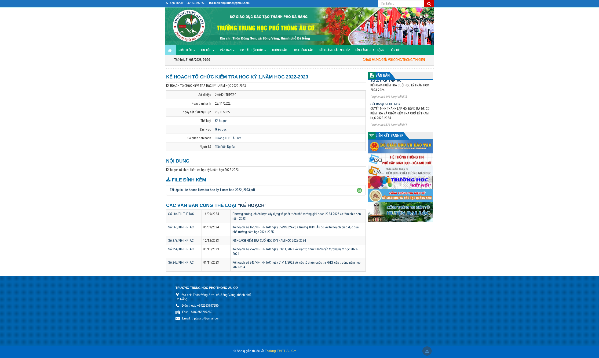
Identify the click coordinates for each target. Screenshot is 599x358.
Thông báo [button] (279, 50)
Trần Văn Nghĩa (225, 147)
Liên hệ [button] (395, 50)
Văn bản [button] (226, 50)
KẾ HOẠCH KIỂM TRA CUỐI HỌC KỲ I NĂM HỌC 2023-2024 (269, 240)
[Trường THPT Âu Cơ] (299, 26)
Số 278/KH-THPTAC (181, 240)
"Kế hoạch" (252, 205)
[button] (359, 190)
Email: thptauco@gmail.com (231, 3)
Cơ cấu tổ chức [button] (252, 50)
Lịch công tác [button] (303, 50)
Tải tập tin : (212, 190)
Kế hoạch (221, 121)
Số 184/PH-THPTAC (181, 214)
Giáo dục (221, 129)
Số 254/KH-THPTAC (181, 249)
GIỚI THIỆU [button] (186, 50)
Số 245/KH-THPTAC (181, 262)
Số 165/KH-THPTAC (181, 227)
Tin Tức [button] (206, 50)
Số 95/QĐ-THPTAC (385, 91)
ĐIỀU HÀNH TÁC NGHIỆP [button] (334, 50)
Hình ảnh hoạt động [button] (369, 50)
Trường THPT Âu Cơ (228, 138)
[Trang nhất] (170, 50)
